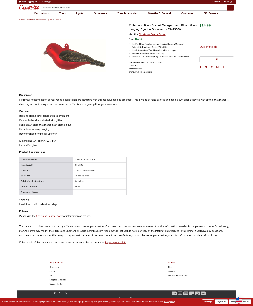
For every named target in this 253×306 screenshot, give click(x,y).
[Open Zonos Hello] (239, 300)
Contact (53, 271)
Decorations (41, 13)
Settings (208, 301)
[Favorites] (217, 59)
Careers (171, 271)
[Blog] (65, 293)
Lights (79, 13)
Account (217, 2)
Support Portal (56, 284)
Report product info (115, 242)
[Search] (230, 8)
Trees (62, 13)
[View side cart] (231, 2)
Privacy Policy (169, 301)
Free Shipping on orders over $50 (36, 2)
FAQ (51, 275)
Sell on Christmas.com (178, 275)
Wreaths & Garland (159, 13)
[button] (201, 67)
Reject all (221, 301)
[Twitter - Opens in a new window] (54, 293)
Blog (170, 267)
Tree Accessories (127, 13)
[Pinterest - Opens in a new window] (60, 293)
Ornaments (100, 13)
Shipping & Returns (58, 280)
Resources (54, 267)
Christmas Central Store (152, 34)
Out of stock (208, 47)
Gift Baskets (211, 13)
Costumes (187, 13)
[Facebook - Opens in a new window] (48, 293)
